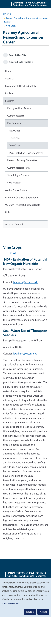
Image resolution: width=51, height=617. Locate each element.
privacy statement (10, 603)
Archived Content (14, 224)
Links (7, 212)
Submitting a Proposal (18, 175)
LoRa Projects (14, 182)
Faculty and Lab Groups (19, 108)
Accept (43, 611)
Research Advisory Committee (22, 160)
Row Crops (14, 130)
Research (9, 100)
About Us (9, 78)
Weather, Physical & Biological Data (22, 204)
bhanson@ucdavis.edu (25, 282)
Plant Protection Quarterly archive (26, 152)
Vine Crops (14, 145)
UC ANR (7, 14)
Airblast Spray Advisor (16, 190)
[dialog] (25, 597)
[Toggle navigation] (5, 4)
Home (8, 71)
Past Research (14, 123)
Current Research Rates (18, 167)
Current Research (15, 115)
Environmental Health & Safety (20, 86)
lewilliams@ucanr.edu (25, 353)
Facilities (9, 93)
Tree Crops (14, 137)
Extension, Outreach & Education (21, 197)
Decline (30, 611)
